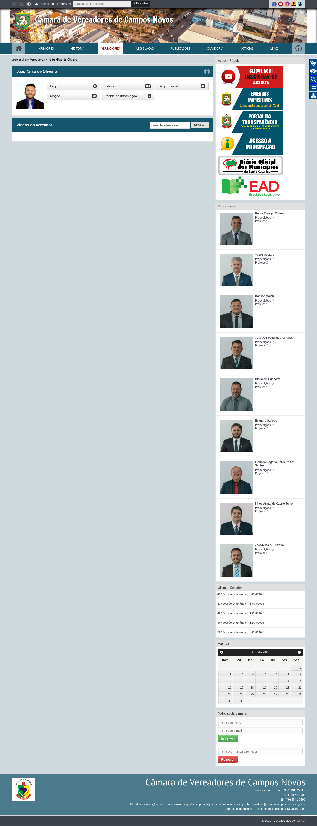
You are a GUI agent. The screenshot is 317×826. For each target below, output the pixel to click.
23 (229, 694)
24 (241, 694)
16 (229, 687)
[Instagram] (287, 4)
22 (300, 687)
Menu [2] (65, 4)
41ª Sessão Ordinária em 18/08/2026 (240, 603)
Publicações (180, 48)
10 (241, 681)
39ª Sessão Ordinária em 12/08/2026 (240, 622)
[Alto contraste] (29, 4)
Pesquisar (142, 3)
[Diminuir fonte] (14, 4)
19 (264, 687)
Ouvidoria (215, 48)
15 (300, 681)
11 (252, 681)
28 (287, 694)
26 (264, 694)
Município (46, 48)
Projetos (260, 221)
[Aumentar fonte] (21, 4)
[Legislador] (294, 4)
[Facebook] (274, 4)
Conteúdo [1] (49, 4)
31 (241, 701)
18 (252, 687)
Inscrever (228, 738)
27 (275, 694)
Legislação (145, 48)
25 (252, 694)
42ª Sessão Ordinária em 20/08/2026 (240, 594)
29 (300, 694)
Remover (228, 759)
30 (229, 701)
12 (264, 681)
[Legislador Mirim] (300, 4)
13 (275, 681)
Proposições (263, 217)
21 (287, 687)
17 (241, 687)
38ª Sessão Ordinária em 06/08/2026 (240, 632)
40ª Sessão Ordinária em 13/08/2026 (240, 613)
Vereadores (110, 48)
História (77, 48)
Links (274, 48)
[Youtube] (281, 4)
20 (275, 687)
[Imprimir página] (207, 71)
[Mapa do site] (36, 4)
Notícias (247, 48)
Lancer (301, 820)
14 (287, 681)
